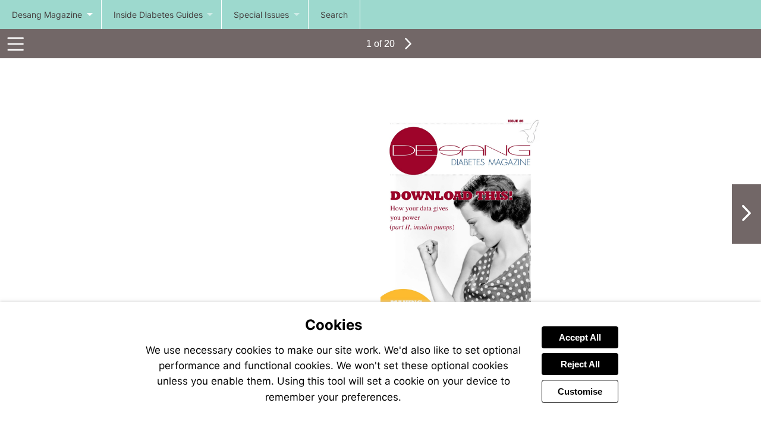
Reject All (580, 364)
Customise (580, 391)
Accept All (580, 337)
